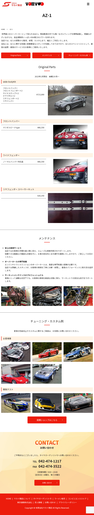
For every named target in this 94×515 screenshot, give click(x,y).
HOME (3, 29)
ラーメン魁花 (59, 498)
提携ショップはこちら (47, 419)
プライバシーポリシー (67, 502)
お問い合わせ (47, 483)
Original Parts (16, 55)
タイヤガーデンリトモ (42, 498)
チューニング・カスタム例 (78, 55)
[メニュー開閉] (88, 4)
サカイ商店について (22, 498)
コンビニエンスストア (77, 498)
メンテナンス (47, 55)
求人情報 (38, 502)
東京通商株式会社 (24, 502)
